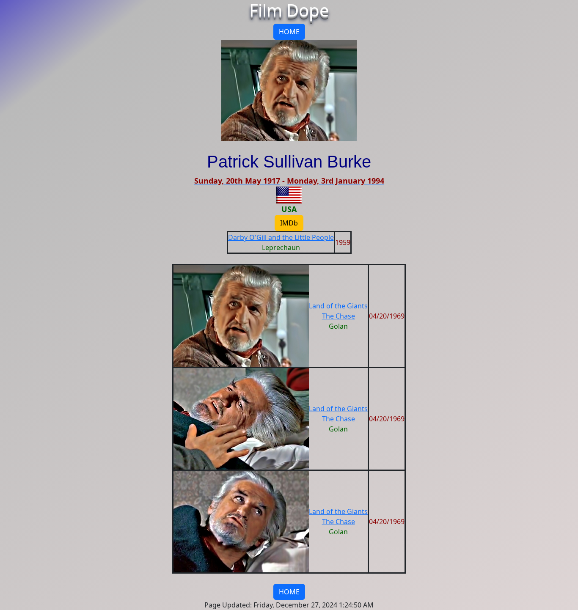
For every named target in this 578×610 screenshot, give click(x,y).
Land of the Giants (338, 305)
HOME (289, 31)
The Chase (338, 316)
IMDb (289, 223)
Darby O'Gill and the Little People (281, 237)
